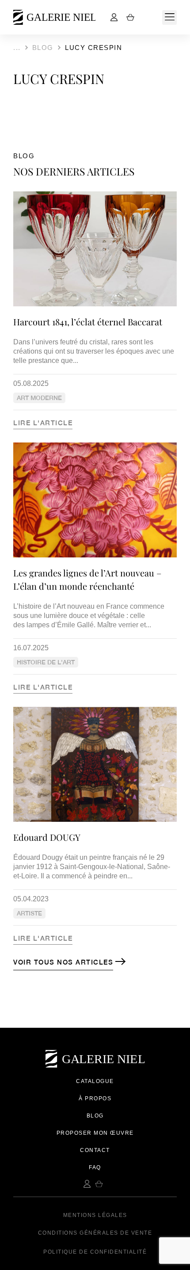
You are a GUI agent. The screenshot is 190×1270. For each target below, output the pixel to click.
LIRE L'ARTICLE (42, 423)
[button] (169, 17)
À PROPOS (95, 1098)
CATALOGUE (95, 1081)
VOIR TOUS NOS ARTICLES (63, 962)
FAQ (95, 1167)
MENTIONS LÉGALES (95, 1215)
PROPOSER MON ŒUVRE (95, 1133)
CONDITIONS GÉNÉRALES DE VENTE (95, 1233)
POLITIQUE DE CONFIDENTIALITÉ (95, 1252)
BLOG (95, 1116)
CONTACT (95, 1150)
